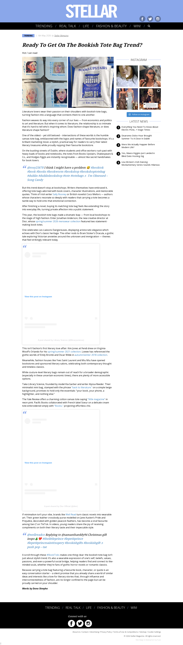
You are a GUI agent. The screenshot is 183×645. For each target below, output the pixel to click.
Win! (137, 26)
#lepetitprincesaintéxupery (45, 543)
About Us (76, 632)
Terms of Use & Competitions (125, 632)
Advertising (94, 632)
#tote (66, 175)
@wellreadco (36, 534)
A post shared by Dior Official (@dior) (61, 506)
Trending (43, 26)
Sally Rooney (59, 194)
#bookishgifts (74, 543)
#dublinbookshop (50, 175)
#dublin (32, 175)
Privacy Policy (106, 632)
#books (41, 171)
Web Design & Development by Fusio (148, 640)
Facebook (142, 19)
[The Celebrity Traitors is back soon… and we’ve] (127, 76)
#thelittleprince (52, 538)
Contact (85, 632)
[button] (147, 26)
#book (31, 171)
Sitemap (142, 632)
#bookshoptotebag (92, 171)
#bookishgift (91, 543)
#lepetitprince (73, 538)
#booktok (97, 167)
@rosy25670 (35, 167)
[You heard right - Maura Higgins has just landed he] (150, 76)
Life (86, 26)
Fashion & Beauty (111, 26)
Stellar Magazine (61, 35)
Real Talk (67, 26)
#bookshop (71, 171)
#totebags (76, 175)
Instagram (158, 19)
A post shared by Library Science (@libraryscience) (61, 340)
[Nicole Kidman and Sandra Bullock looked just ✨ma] (127, 99)
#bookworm (55, 171)
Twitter (150, 19)
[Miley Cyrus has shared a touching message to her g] (150, 99)
